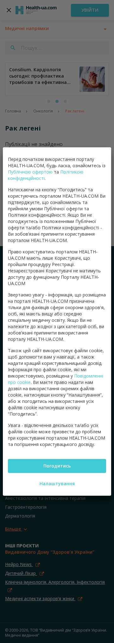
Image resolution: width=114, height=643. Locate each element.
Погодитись (57, 466)
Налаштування (57, 484)
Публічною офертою (30, 172)
